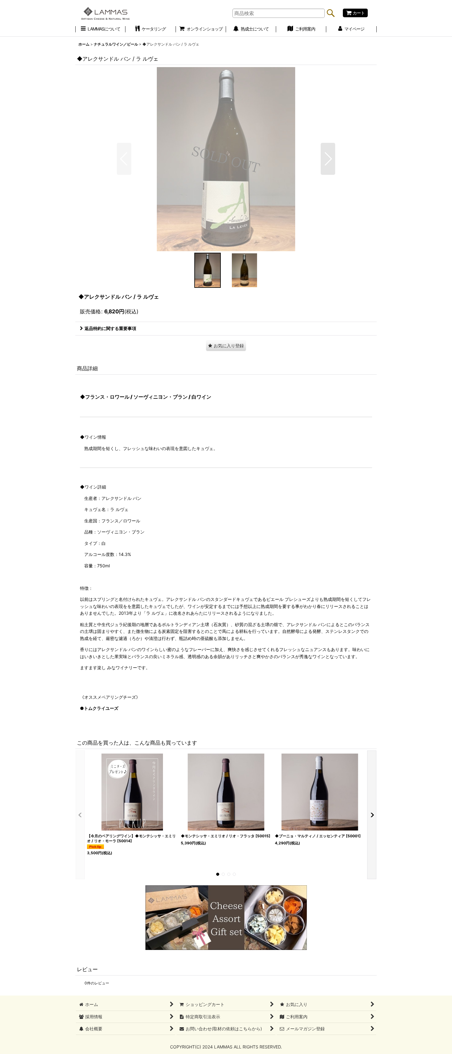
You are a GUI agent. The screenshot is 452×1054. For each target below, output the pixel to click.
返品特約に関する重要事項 (110, 328)
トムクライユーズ (101, 708)
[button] (124, 159)
